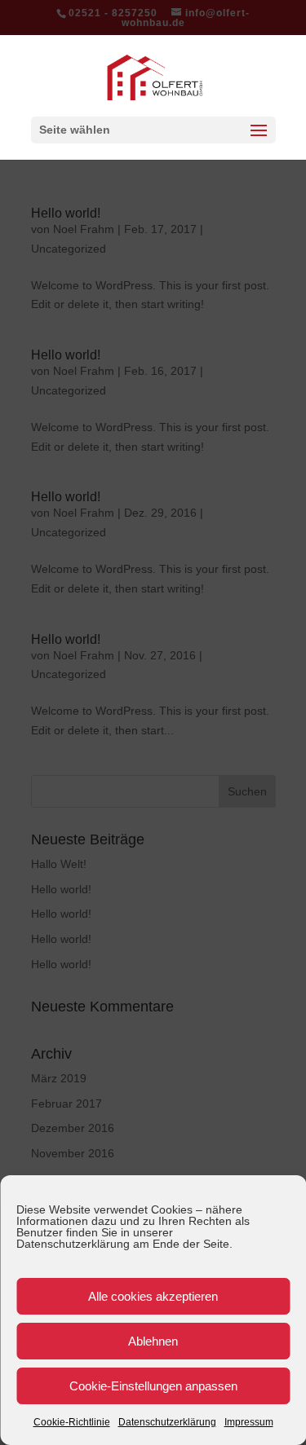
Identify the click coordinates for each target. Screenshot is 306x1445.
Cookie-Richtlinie (71, 1422)
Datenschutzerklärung (167, 1422)
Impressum (248, 1422)
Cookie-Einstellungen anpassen (153, 1386)
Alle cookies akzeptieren (153, 1296)
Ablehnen (153, 1341)
